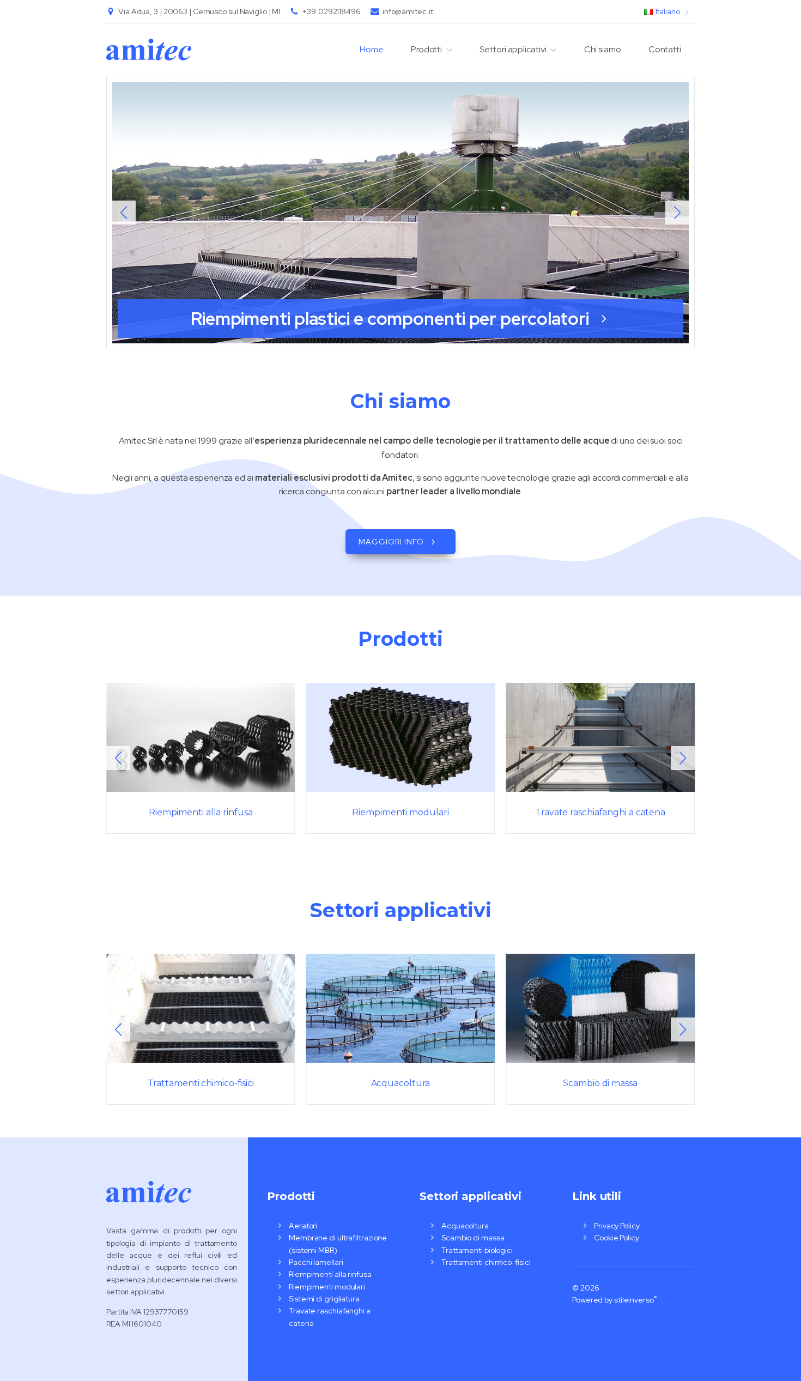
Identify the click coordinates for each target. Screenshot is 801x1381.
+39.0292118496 (331, 11)
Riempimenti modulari (327, 1287)
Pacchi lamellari (316, 1262)
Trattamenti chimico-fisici (485, 1262)
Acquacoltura (465, 1226)
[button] (677, 213)
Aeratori (303, 1226)
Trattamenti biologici (477, 1250)
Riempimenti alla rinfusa (330, 1274)
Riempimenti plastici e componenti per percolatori (392, 318)
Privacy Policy (617, 1226)
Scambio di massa (472, 1238)
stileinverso (634, 1300)
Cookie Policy (616, 1238)
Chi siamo (602, 49)
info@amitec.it (408, 11)
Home (372, 49)
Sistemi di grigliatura (324, 1299)
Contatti (664, 49)
